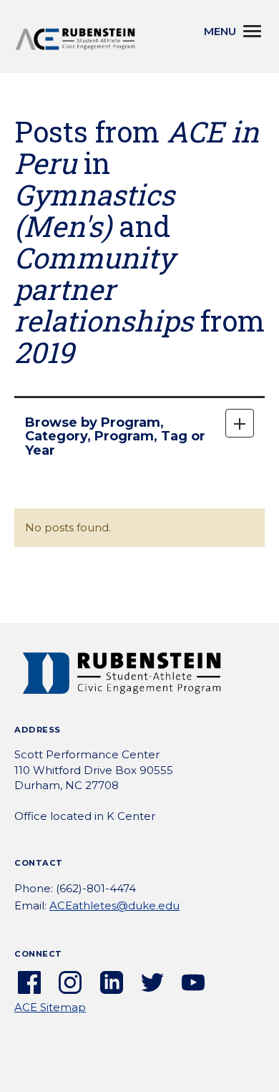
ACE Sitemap (50, 1007)
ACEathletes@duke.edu (114, 905)
